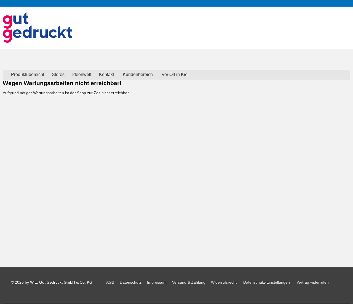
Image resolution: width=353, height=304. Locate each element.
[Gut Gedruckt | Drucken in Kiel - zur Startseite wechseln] (37, 27)
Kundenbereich (138, 74)
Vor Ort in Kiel (175, 74)
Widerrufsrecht (224, 282)
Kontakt (106, 74)
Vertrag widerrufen (312, 282)
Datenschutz (130, 282)
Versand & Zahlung (188, 282)
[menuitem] (27, 74)
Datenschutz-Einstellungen (266, 282)
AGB (110, 282)
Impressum (157, 282)
